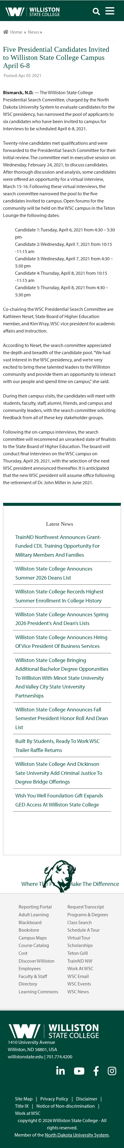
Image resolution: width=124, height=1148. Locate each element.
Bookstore (29, 930)
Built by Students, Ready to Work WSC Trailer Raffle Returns (57, 745)
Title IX (22, 1106)
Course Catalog (34, 945)
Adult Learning (34, 914)
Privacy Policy (54, 1099)
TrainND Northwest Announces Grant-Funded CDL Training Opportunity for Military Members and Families (58, 545)
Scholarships (80, 945)
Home (15, 32)
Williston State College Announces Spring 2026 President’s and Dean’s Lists (61, 619)
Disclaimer (86, 1099)
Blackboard (30, 922)
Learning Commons (38, 992)
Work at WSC (80, 968)
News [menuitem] (33, 32)
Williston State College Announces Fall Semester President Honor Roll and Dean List (61, 718)
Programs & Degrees (87, 914)
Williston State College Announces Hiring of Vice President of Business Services (61, 641)
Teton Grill (77, 953)
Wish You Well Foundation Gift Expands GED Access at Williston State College (59, 800)
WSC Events (79, 984)
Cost (23, 953)
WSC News (78, 992)
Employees (30, 968)
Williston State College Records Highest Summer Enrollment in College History (59, 596)
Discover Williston (36, 961)
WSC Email (78, 976)
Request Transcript (85, 907)
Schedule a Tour (83, 930)
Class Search (79, 922)
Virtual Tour (78, 938)
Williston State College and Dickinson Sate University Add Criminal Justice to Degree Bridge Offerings (58, 772)
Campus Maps (33, 938)
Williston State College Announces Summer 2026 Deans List (53, 573)
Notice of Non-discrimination (65, 1106)
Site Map (24, 1099)
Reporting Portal (35, 907)
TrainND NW (79, 961)
